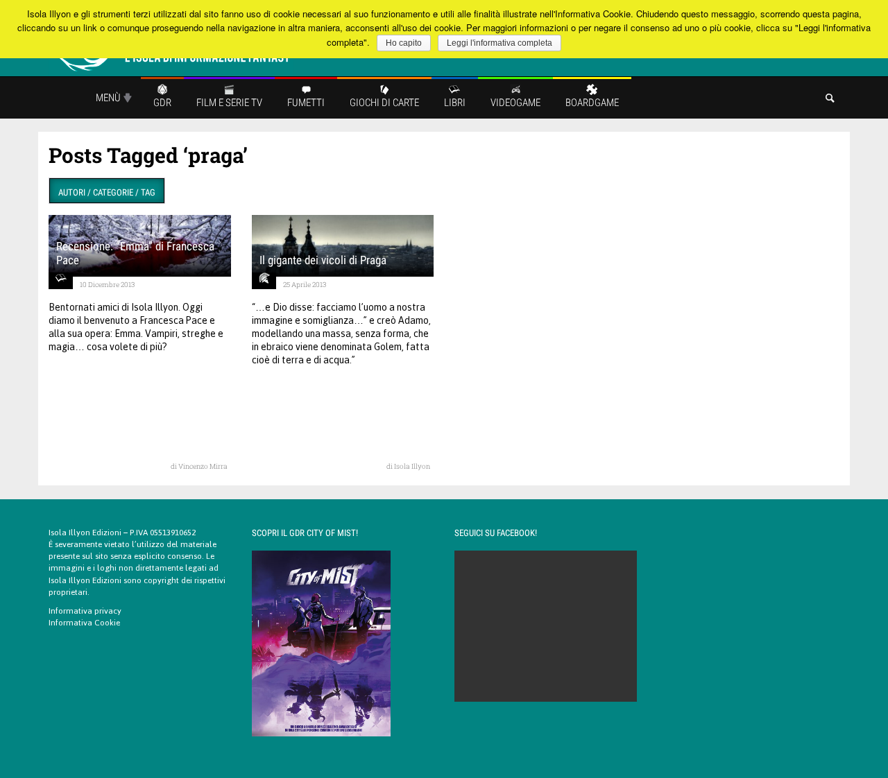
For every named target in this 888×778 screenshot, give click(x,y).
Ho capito (404, 43)
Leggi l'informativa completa (499, 43)
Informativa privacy (85, 611)
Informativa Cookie (84, 623)
